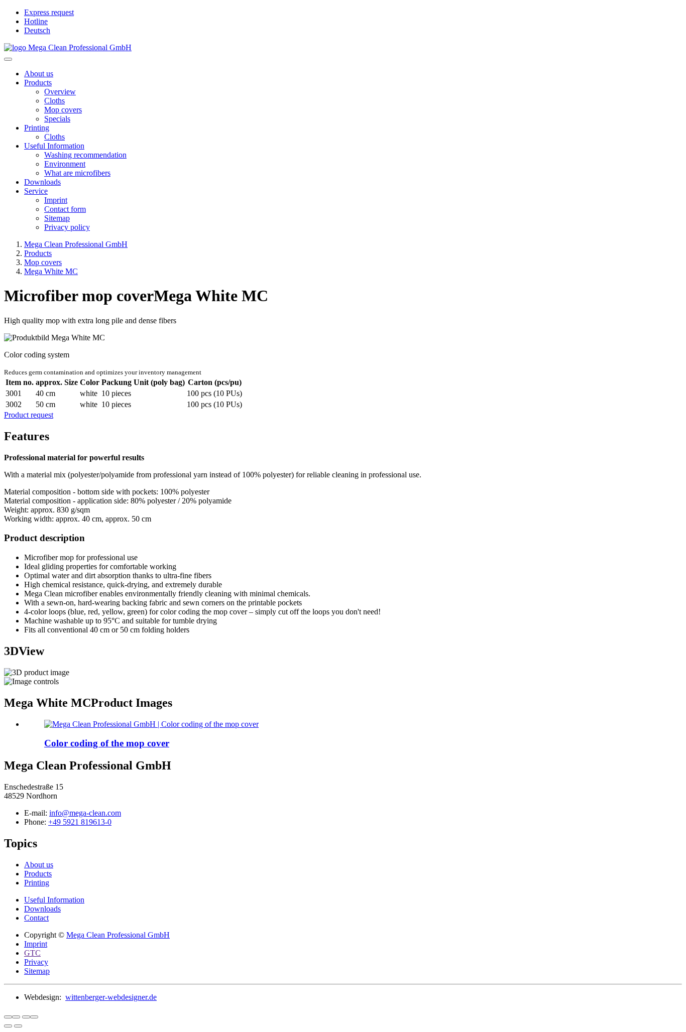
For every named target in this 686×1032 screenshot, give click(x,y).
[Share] (16, 1016)
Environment (64, 164)
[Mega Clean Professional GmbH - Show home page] (343, 47)
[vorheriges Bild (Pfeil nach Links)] (8, 1025)
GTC (32, 953)
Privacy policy (67, 227)
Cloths (54, 100)
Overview (60, 91)
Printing (36, 127)
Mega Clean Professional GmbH (118, 935)
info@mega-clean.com (85, 813)
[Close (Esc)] (8, 1016)
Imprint (55, 200)
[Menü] (8, 59)
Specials (57, 118)
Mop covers (63, 109)
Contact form (65, 209)
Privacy (36, 962)
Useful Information (54, 146)
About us (38, 73)
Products (38, 82)
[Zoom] (34, 1016)
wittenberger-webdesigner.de (111, 997)
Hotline (36, 21)
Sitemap (57, 218)
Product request (28, 415)
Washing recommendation (85, 155)
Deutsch (37, 30)
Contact (36, 918)
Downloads (42, 182)
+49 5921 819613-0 (79, 822)
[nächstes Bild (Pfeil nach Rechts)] (18, 1025)
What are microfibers (77, 173)
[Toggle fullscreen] (26, 1016)
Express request (49, 12)
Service (36, 191)
